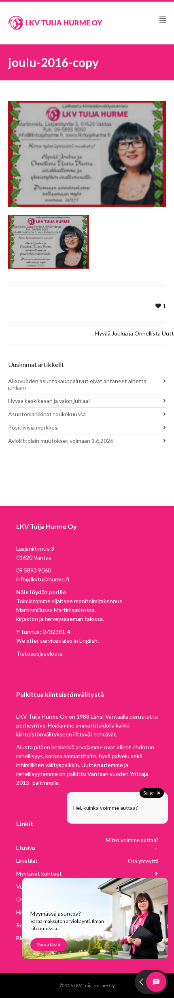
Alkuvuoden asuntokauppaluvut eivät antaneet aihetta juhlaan (77, 384)
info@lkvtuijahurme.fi (42, 579)
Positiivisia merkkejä (33, 427)
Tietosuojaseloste (39, 653)
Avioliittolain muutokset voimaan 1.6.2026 (60, 440)
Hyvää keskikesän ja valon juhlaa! (49, 400)
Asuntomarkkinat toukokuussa (47, 414)
